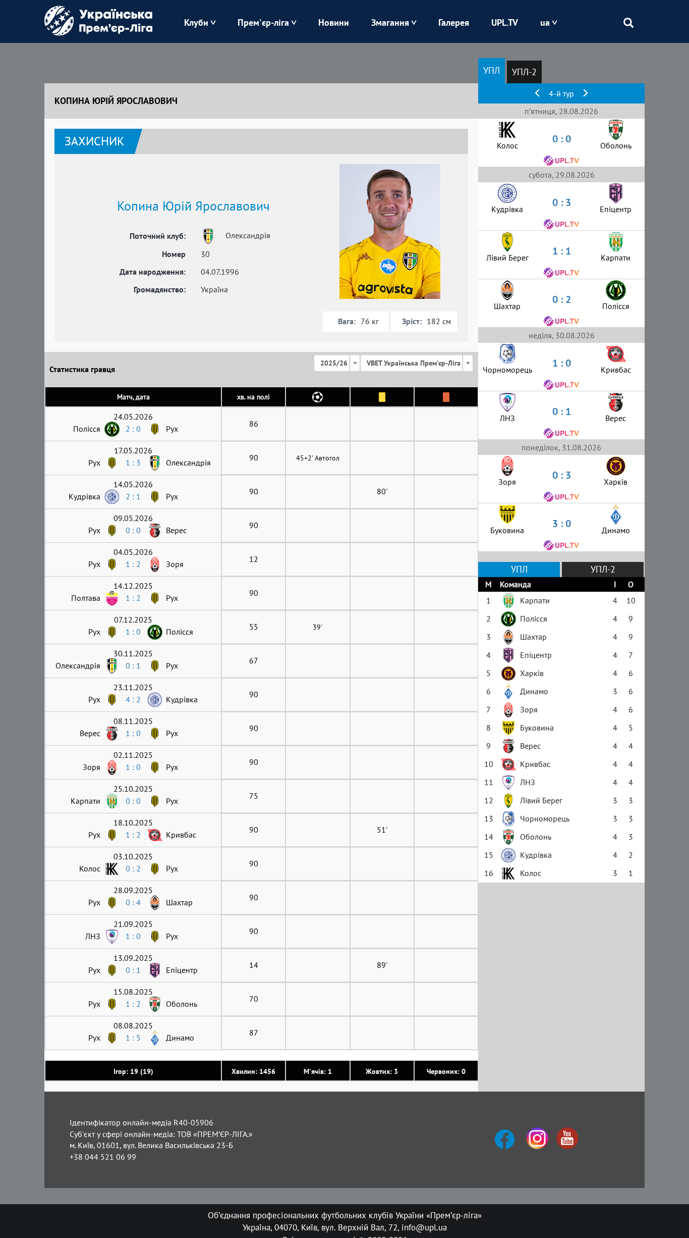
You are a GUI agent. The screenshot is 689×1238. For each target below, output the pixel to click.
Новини (333, 22)
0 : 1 (133, 665)
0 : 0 (133, 530)
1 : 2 (133, 564)
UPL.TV (504, 22)
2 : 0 (133, 429)
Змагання (390, 22)
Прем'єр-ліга (263, 22)
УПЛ (491, 70)
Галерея (453, 22)
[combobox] (337, 363)
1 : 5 (133, 1038)
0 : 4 (133, 902)
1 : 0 (133, 632)
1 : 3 (133, 462)
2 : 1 (133, 496)
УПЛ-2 (524, 72)
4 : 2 (133, 699)
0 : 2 (133, 868)
